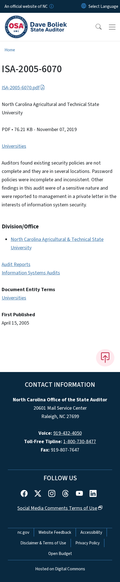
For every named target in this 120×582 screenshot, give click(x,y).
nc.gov (23, 532)
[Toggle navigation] (112, 27)
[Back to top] (105, 357)
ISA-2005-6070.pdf (21, 87)
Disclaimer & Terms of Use (43, 543)
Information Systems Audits (31, 272)
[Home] (35, 19)
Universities (14, 146)
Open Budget (60, 553)
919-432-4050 (67, 433)
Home (9, 50)
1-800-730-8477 (79, 441)
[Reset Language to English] (83, 6)
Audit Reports (16, 264)
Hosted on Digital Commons (60, 569)
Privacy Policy (87, 543)
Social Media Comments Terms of (57, 508)
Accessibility (91, 532)
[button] (95, 27)
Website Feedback (55, 532)
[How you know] (51, 6)
